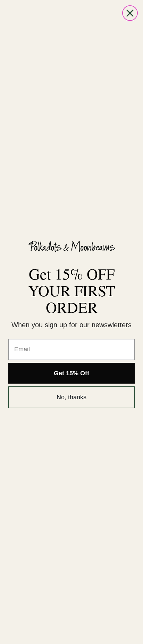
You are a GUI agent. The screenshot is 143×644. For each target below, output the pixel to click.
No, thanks (71, 397)
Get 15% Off (71, 373)
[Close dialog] (130, 13)
